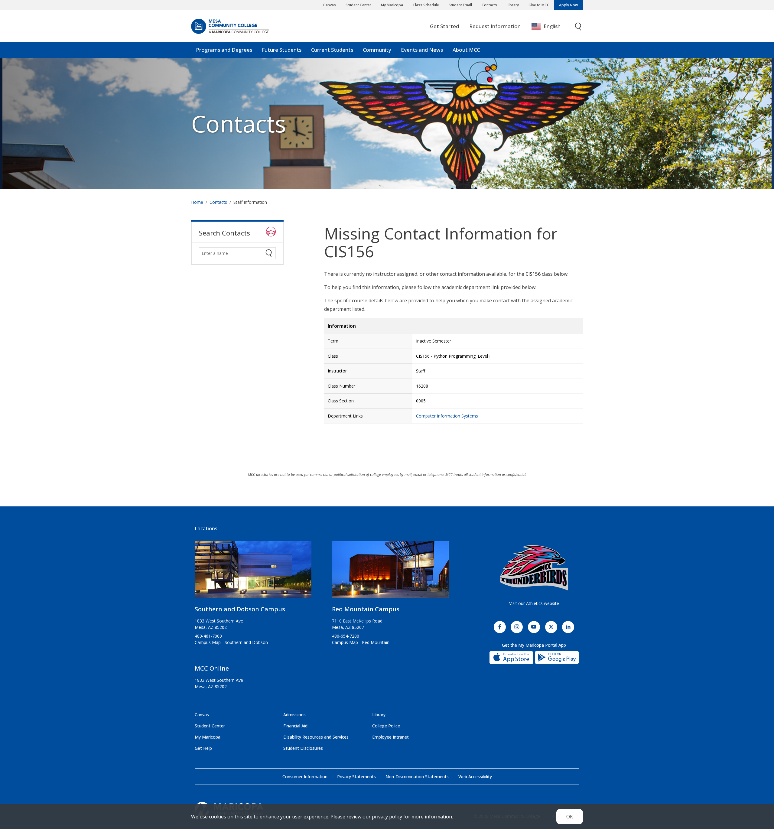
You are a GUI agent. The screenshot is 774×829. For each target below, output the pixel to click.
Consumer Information (304, 776)
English (552, 26)
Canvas (329, 5)
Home (197, 202)
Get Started (444, 26)
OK (569, 816)
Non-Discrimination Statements (417, 776)
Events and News (422, 49)
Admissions (294, 714)
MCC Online (212, 668)
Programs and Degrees (224, 49)
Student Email (460, 5)
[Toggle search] (578, 26)
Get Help (203, 748)
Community (377, 49)
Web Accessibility (475, 776)
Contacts (489, 5)
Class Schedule (426, 5)
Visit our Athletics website (534, 603)
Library (513, 5)
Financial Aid (295, 726)
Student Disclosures (303, 748)
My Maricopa (392, 5)
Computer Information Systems (447, 416)
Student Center (358, 5)
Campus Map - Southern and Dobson (231, 642)
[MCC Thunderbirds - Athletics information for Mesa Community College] (534, 567)
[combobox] (550, 26)
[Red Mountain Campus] (390, 572)
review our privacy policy (374, 816)
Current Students (332, 49)
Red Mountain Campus (365, 609)
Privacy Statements (356, 776)
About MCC (466, 49)
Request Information (495, 26)
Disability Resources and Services (316, 737)
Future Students (281, 49)
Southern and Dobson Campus (240, 609)
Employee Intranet (390, 737)
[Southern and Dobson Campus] (253, 572)
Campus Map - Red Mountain (360, 642)
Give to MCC (538, 5)
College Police (386, 726)
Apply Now (568, 5)
